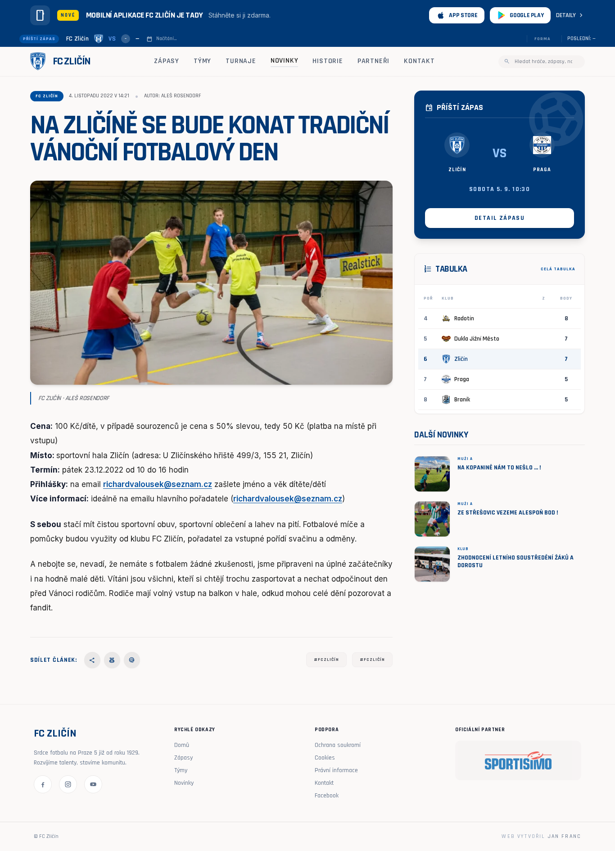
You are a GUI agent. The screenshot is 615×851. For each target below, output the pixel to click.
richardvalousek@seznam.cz (157, 484)
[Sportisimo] (518, 760)
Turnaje (241, 61)
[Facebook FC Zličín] (43, 784)
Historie (327, 61)
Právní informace (336, 770)
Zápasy (166, 61)
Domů (181, 745)
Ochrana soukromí (338, 745)
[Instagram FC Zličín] (68, 784)
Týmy (202, 61)
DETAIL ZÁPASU (500, 218)
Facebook (327, 796)
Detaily (570, 15)
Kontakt (419, 61)
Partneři (373, 61)
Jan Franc (564, 836)
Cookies (325, 758)
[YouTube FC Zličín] (93, 784)
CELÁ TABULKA (558, 269)
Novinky (284, 60)
